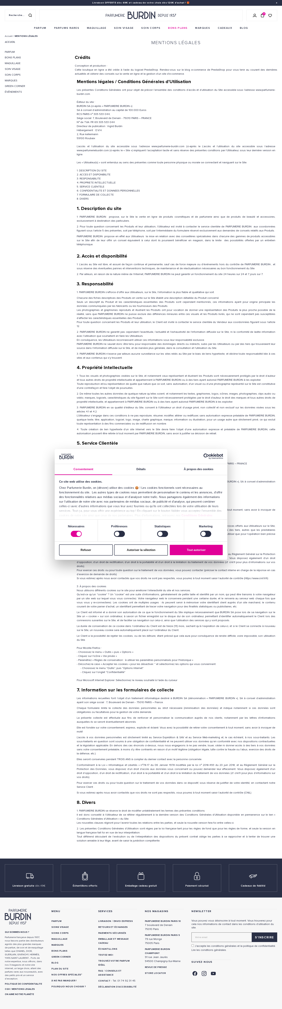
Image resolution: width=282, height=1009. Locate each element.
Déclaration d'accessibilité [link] (117, 986)
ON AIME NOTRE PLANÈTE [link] (19, 994)
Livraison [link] (104, 921)
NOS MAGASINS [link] (156, 911)
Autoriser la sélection (141, 550)
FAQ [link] (100, 970)
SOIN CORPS (13, 74)
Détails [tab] (141, 469)
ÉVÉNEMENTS (13, 92)
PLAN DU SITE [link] (59, 968)
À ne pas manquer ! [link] (64, 980)
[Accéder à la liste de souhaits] (270, 15)
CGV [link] (7, 989)
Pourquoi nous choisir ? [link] (68, 986)
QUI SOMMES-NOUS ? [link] (17, 932)
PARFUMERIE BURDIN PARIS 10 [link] (163, 921)
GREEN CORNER (15, 86)
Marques (11, 80)
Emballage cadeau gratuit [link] (141, 885)
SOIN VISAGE (13, 69)
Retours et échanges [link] (113, 927)
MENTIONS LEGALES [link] (23, 989)
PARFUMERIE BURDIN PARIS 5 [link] (162, 935)
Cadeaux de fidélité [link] (253, 885)
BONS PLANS (13, 57)
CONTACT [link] (104, 980)
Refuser (86, 550)
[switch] (119, 534)
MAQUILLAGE (13, 63)
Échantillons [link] (107, 949)
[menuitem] (40, 28)
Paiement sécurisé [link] (197, 885)
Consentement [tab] (83, 469)
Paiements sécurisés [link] (112, 933)
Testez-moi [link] (105, 955)
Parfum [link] (56, 921)
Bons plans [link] (59, 951)
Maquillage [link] (59, 939)
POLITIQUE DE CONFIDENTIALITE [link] (23, 984)
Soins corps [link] (59, 933)
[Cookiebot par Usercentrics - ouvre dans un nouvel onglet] (206, 456)
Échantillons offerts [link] (85, 885)
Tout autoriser (196, 550)
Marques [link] (57, 945)
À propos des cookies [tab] (198, 469)
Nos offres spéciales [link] (66, 974)
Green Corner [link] (61, 956)
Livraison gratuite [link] (28, 885)
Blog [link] (54, 962)
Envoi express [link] (123, 921)
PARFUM (10, 52)
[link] (40, 28)
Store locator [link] (155, 973)
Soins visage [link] (60, 927)
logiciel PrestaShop (146, 69)
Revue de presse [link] (156, 967)
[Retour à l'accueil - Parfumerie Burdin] (141, 15)
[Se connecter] (254, 15)
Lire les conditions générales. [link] (209, 950)
